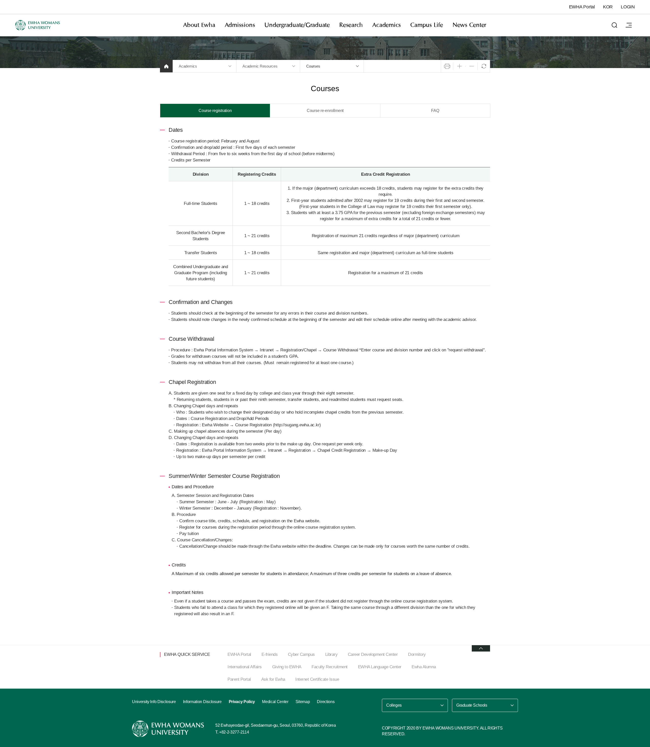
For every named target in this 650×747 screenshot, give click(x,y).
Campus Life (426, 25)
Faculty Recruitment (330, 666)
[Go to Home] (168, 729)
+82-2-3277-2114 (234, 732)
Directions (325, 702)
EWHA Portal (582, 6)
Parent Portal (239, 679)
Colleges (394, 705)
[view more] (481, 648)
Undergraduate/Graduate (297, 25)
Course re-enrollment (325, 110)
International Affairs (245, 666)
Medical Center (275, 702)
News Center (469, 25)
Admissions (240, 25)
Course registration (215, 110)
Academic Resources (260, 66)
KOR (608, 6)
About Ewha (199, 25)
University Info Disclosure (154, 702)
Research (351, 25)
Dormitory (417, 654)
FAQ (435, 110)
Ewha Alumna (424, 666)
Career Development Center (373, 654)
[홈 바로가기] (166, 66)
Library (331, 654)
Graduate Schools (471, 705)
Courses (313, 66)
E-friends (270, 654)
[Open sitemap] (629, 25)
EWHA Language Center (379, 666)
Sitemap (303, 702)
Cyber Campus (301, 654)
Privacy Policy (242, 702)
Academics (386, 25)
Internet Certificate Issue (317, 679)
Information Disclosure (202, 702)
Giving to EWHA (286, 666)
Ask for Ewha (273, 679)
